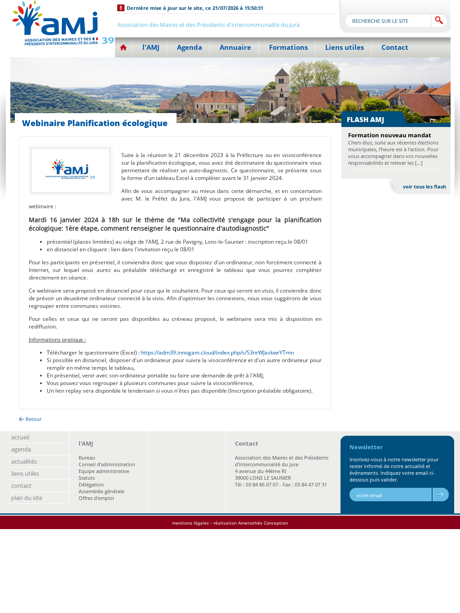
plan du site (26, 498)
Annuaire (235, 47)
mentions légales (190, 523)
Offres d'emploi (96, 498)
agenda (21, 449)
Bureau (87, 457)
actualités (24, 461)
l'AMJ (150, 47)
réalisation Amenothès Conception (250, 523)
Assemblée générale (101, 491)
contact (21, 486)
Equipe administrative (104, 471)
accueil (20, 437)
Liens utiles (344, 47)
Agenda (189, 47)
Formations (288, 47)
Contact (394, 47)
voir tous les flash (424, 186)
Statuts (87, 477)
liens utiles (25, 473)
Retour (33, 419)
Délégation (91, 484)
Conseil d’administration (107, 464)
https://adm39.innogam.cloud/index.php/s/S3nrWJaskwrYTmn (217, 352)
